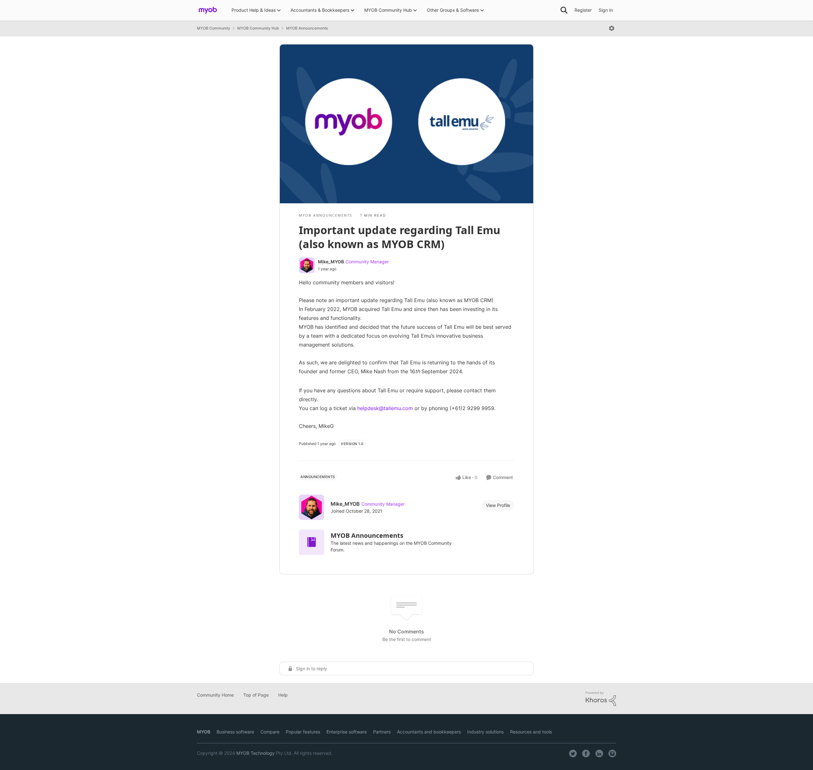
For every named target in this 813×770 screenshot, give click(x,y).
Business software (235, 731)
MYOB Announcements (307, 28)
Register (583, 10)
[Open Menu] (611, 28)
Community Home (215, 695)
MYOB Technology (255, 753)
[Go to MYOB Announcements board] (311, 542)
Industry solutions (485, 731)
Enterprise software (346, 731)
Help (283, 695)
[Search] (564, 10)
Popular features (303, 731)
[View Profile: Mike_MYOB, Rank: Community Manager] (307, 265)
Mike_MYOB (331, 261)
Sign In (606, 10)
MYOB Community (213, 28)
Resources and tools (531, 731)
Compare (269, 731)
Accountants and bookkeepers (429, 731)
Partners (382, 731)
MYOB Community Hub (258, 28)
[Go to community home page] (208, 10)
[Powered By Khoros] (601, 699)
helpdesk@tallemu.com (385, 408)
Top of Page (256, 695)
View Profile (498, 505)
